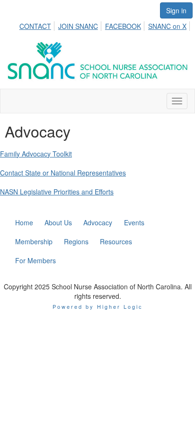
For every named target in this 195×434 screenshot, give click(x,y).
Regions (76, 241)
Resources (116, 241)
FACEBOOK (123, 26)
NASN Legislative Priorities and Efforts (57, 191)
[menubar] (105, 24)
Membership (34, 241)
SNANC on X (167, 26)
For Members (35, 260)
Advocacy (97, 222)
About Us (58, 222)
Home (24, 222)
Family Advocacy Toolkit (36, 153)
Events (134, 222)
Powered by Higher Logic (98, 306)
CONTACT (35, 26)
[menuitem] (37, 24)
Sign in (176, 10)
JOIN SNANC (78, 26)
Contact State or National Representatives (63, 172)
